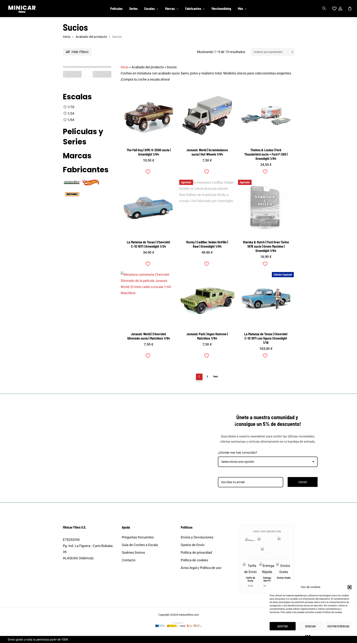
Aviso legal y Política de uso (201, 568)
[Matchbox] (72, 194)
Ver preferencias (338, 626)
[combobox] (268, 462)
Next (215, 376)
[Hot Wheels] (90, 182)
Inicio (66, 37)
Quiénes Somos (133, 552)
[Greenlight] (72, 182)
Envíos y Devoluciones (197, 537)
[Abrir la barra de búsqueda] (324, 8)
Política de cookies (332, 612)
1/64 (70, 120)
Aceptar (282, 626)
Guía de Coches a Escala (140, 545)
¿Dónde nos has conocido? (237, 452)
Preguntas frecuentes (138, 537)
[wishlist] (332, 8)
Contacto (128, 560)
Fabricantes (86, 170)
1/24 (70, 113)
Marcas (77, 156)
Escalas (77, 97)
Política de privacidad (196, 552)
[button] (349, 587)
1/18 (70, 107)
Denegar (310, 626)
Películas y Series (83, 137)
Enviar (302, 482)
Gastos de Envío (192, 545)
